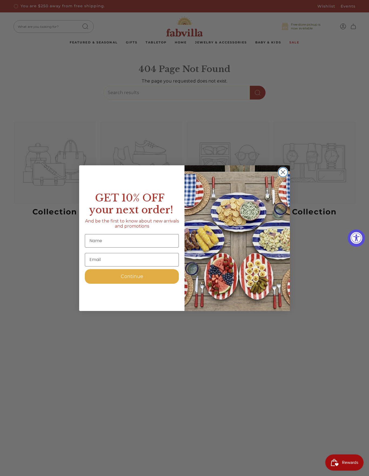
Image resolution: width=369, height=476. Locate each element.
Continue (132, 276)
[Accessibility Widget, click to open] (356, 238)
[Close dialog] (283, 172)
